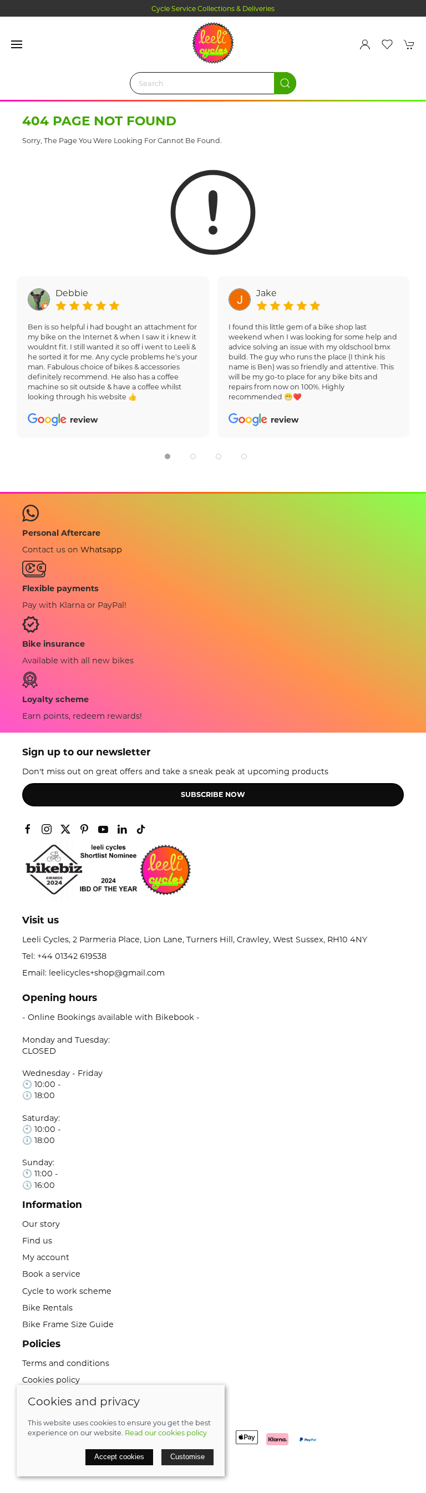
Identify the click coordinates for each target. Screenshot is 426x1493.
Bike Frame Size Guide (68, 1324)
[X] (65, 829)
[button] (16, 44)
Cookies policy (51, 1380)
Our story (41, 1224)
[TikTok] (140, 829)
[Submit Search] (285, 83)
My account (45, 1257)
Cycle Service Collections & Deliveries (213, 8)
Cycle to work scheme (66, 1291)
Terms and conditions (65, 1363)
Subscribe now (213, 794)
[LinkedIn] (122, 829)
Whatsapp (101, 550)
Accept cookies (119, 1457)
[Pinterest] (84, 829)
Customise (187, 1457)
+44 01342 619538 (71, 956)
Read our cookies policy (166, 1433)
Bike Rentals (47, 1308)
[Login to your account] (365, 44)
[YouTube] (103, 829)
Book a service (51, 1274)
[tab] (167, 456)
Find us (37, 1241)
